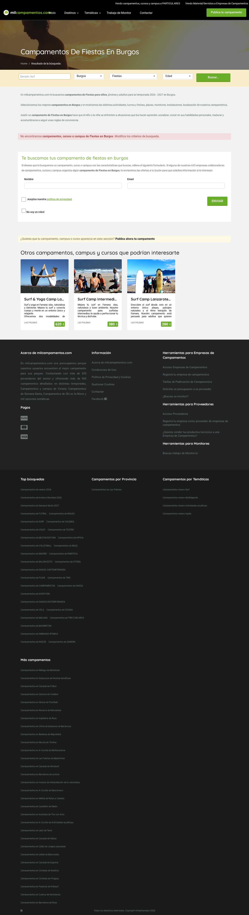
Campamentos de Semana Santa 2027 (40, 505)
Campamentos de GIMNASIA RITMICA (39, 634)
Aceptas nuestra (49, 199)
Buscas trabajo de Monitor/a (180, 453)
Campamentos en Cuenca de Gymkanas (40, 894)
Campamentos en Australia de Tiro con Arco (42, 814)
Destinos (70, 13)
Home (24, 63)
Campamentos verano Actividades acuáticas (185, 505)
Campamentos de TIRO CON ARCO (67, 618)
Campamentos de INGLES (62, 513)
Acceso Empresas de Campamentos (185, 367)
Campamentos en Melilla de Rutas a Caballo (42, 798)
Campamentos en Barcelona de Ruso (39, 902)
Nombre (29, 179)
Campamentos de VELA (32, 610)
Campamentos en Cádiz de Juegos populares (43, 846)
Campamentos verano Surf (176, 489)
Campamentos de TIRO (59, 577)
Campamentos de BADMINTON (36, 626)
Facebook (98, 399)
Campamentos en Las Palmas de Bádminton (43, 758)
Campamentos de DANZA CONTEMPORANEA (43, 569)
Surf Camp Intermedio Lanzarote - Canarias (98, 299)
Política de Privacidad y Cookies (111, 377)
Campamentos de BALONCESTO (36, 561)
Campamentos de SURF (32, 521)
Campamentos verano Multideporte (180, 497)
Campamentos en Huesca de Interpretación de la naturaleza (50, 782)
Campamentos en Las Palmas (107, 489)
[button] (89, 76)
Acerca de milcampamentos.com (112, 362)
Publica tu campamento (226, 12)
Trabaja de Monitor (119, 13)
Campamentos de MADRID (34, 553)
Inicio (52, 13)
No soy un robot (35, 211)
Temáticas (91, 13)
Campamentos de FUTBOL (34, 513)
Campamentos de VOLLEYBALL (36, 545)
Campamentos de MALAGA (34, 618)
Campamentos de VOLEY (33, 529)
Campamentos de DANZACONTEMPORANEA (43, 602)
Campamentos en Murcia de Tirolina (39, 742)
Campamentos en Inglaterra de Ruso (39, 718)
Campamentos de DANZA (70, 586)
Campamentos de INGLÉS (33, 642)
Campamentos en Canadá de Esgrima (39, 862)
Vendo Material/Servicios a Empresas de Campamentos (216, 3)
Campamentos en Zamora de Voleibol (39, 694)
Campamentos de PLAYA (33, 577)
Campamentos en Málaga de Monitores (40, 670)
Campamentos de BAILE (66, 545)
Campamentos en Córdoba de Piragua (40, 878)
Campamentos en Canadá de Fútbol (39, 686)
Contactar (146, 13)
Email (130, 179)
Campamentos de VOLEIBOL (60, 521)
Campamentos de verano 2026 (36, 489)
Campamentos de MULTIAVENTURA (38, 537)
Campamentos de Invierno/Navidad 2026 (41, 497)
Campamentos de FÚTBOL (68, 561)
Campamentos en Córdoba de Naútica (40, 870)
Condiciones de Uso (104, 369)
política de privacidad (59, 199)
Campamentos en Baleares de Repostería (41, 734)
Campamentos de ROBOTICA (63, 553)
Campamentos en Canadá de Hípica (39, 838)
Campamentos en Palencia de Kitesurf (40, 886)
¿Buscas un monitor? (175, 396)
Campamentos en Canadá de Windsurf (40, 766)
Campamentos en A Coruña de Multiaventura (43, 750)
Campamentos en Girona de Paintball (39, 702)
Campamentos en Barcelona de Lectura (40, 774)
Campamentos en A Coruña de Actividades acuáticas (47, 822)
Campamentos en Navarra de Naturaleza (41, 710)
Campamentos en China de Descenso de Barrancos (46, 726)
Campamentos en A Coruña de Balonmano (42, 790)
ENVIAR (217, 201)
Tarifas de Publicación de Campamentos (187, 381)
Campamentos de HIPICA (70, 537)
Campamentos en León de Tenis (36, 830)
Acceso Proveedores (175, 414)
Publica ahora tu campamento (135, 239)
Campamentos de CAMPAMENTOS (38, 586)
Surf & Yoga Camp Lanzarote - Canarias (44, 299)
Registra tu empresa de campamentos (186, 374)
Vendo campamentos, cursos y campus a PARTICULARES (147, 3)
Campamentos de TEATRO (61, 529)
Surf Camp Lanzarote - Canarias (151, 299)
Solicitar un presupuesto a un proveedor (187, 389)
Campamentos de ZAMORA (61, 642)
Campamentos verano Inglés (177, 513)
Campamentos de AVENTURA (35, 594)
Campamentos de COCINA (59, 610)
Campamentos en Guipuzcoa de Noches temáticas (46, 678)
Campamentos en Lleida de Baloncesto (40, 854)
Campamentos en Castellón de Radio (39, 806)
